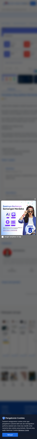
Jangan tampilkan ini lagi (12, 237)
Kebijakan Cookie (23, 430)
